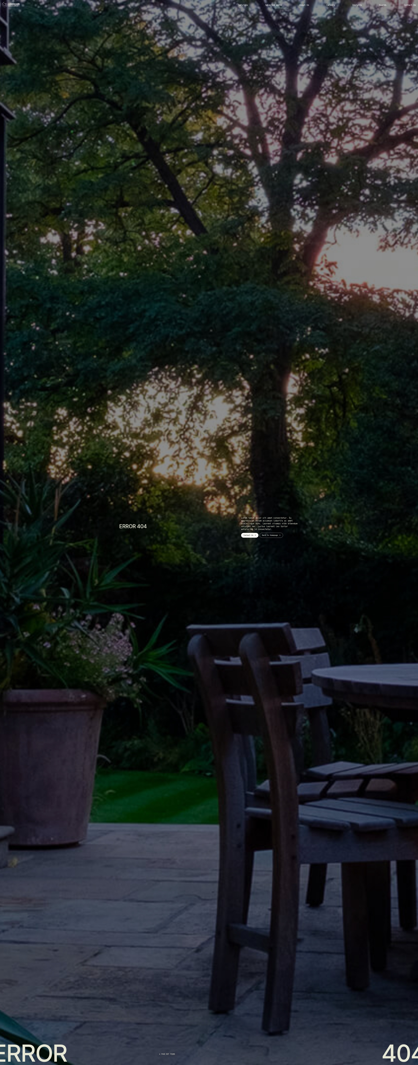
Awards (382, 5)
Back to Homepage (270, 535)
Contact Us (410, 5)
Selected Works (273, 5)
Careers (330, 5)
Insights (357, 5)
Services (243, 5)
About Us (304, 5)
